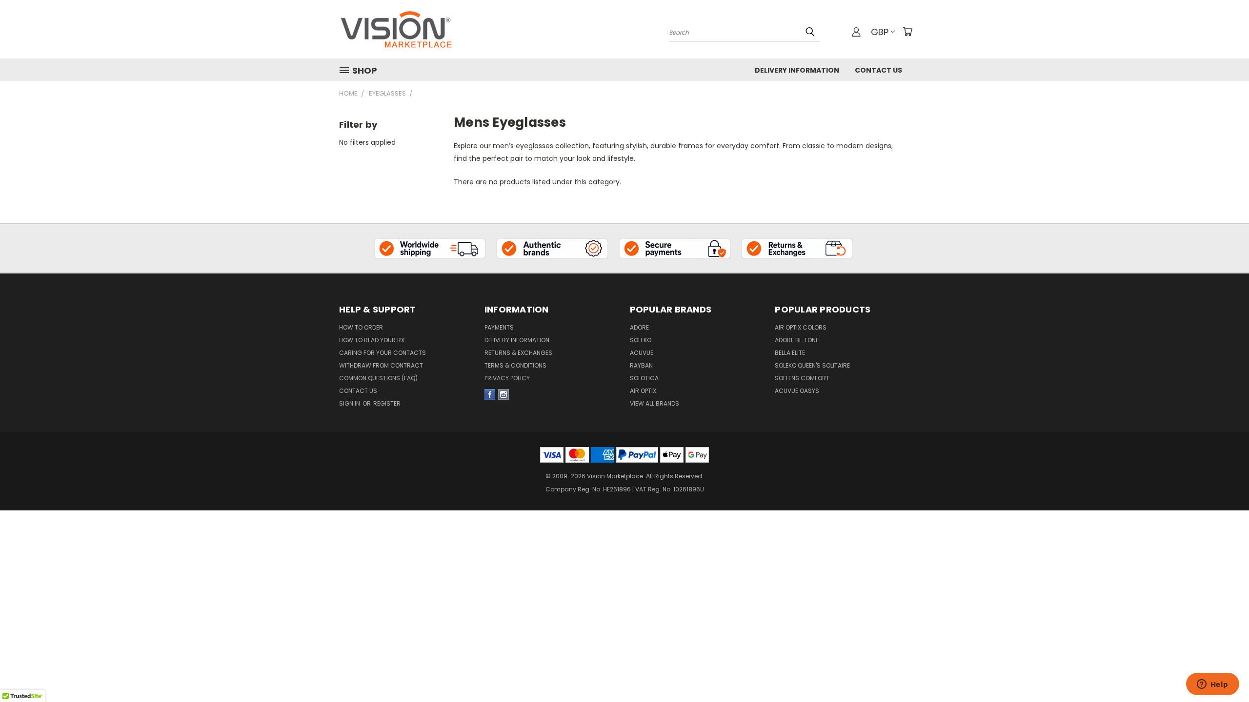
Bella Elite (790, 353)
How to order (361, 327)
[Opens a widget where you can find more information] (1212, 685)
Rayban (641, 365)
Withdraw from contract (381, 365)
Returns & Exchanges (518, 353)
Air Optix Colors (800, 327)
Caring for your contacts (382, 353)
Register (387, 403)
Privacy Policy (507, 378)
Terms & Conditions (515, 365)
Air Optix (643, 391)
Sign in (350, 403)
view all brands (654, 403)
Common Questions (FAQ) (378, 378)
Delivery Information (797, 70)
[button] (430, 248)
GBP (879, 32)
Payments (499, 327)
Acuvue (641, 353)
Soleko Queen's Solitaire (812, 365)
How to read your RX (371, 340)
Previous (1223, 654)
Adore (639, 327)
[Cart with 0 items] (907, 32)
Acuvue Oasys (797, 391)
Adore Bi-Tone (797, 340)
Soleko (640, 340)
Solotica (644, 378)
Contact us (358, 391)
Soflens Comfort (802, 378)
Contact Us (878, 70)
